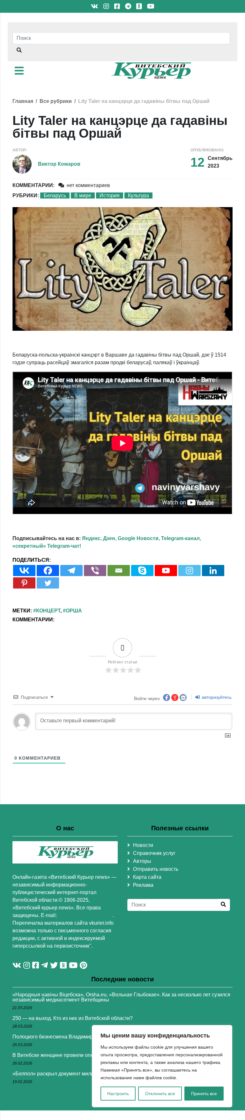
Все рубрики (56, 101)
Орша (74, 610)
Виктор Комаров (59, 164)
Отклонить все (160, 1093)
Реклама (143, 885)
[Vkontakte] (24, 570)
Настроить (118, 1093)
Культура (138, 195)
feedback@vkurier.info (85, 915)
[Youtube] (166, 570)
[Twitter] (48, 583)
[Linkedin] (213, 570)
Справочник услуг (154, 853)
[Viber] (95, 570)
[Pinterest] (24, 583)
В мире (82, 195)
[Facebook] (48, 570)
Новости (143, 845)
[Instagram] (189, 570)
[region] (162, 1066)
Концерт (48, 610)
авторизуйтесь (216, 697)
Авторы (142, 861)
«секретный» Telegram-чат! (46, 546)
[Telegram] (71, 570)
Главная (22, 101)
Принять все (204, 1093)
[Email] (119, 570)
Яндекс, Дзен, (99, 538)
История (110, 195)
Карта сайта (147, 877)
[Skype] (142, 570)
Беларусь (55, 195)
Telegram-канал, (181, 538)
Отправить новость (155, 869)
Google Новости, (139, 538)
